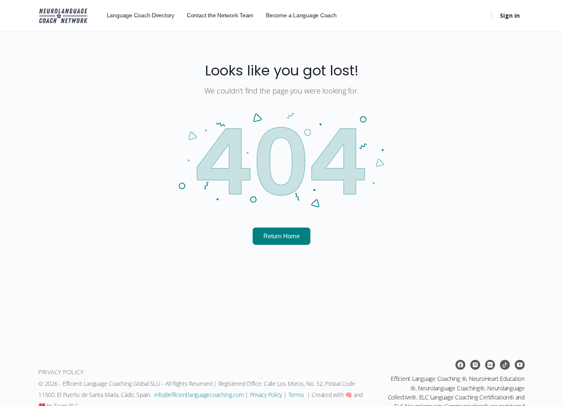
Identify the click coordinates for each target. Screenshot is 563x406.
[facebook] (460, 365)
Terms (296, 395)
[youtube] (520, 365)
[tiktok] (505, 365)
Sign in (510, 15)
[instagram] (475, 365)
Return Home (281, 236)
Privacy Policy (266, 395)
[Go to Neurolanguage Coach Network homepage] (63, 14)
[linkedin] (490, 365)
